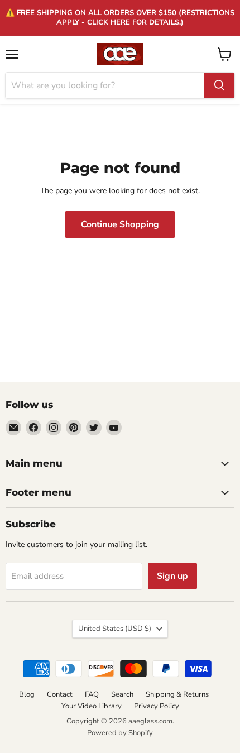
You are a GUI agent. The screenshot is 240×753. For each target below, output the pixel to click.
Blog (27, 694)
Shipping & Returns (177, 694)
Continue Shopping (120, 224)
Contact (60, 694)
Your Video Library (91, 706)
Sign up (172, 576)
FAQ (92, 694)
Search (122, 694)
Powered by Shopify (120, 733)
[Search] (219, 85)
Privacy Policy (156, 706)
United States (114, 628)
